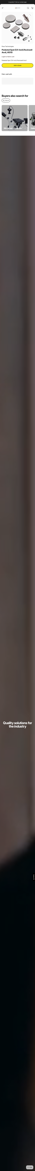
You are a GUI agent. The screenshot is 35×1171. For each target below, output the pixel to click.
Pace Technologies (8, 46)
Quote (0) (34, 877)
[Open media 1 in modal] (30, 15)
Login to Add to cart (8, 56)
